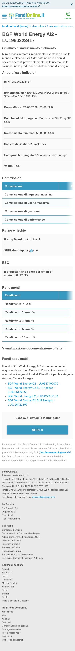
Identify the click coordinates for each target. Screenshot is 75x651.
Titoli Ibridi (7, 636)
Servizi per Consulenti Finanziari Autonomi (22, 558)
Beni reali (6, 622)
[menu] (4, 16)
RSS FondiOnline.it (11, 518)
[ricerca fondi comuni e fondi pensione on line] (26, 15)
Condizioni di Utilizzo (12, 530)
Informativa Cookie (11, 544)
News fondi (7, 515)
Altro (4, 615)
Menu (4, 19)
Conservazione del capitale (15, 626)
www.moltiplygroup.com (43, 497)
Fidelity (5, 597)
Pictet (4, 590)
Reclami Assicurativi (11, 551)
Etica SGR (7, 572)
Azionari (6, 619)
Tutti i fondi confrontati (12, 640)
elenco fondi (39, 26)
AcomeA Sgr (8, 586)
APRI (36, 430)
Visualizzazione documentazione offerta (32, 348)
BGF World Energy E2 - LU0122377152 (33, 396)
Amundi (5, 569)
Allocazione (7, 612)
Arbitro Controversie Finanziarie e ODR (21, 537)
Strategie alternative (11, 629)
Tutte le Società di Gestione (15, 600)
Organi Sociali (8, 511)
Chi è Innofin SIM (10, 508)
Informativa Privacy (11, 540)
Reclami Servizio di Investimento (17, 554)
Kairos (5, 576)
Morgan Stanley (9, 583)
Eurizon (5, 593)
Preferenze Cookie (11, 547)
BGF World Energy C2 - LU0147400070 (33, 383)
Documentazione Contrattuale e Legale (21, 533)
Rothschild (7, 579)
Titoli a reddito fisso (11, 633)
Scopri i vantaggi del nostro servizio (19, 6)
